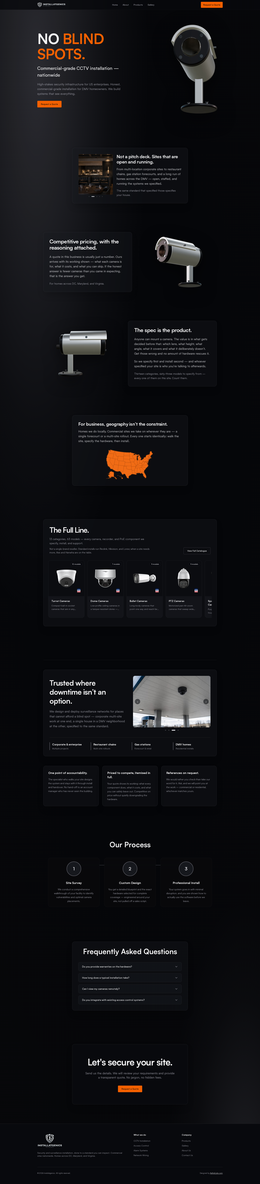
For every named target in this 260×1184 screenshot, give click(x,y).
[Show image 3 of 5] (96, 196)
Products (138, 4)
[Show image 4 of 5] (100, 196)
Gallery (151, 4)
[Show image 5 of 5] (102, 196)
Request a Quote (211, 4)
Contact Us (187, 1155)
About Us (186, 1150)
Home (115, 4)
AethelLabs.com (216, 1173)
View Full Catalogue (197, 550)
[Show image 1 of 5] (89, 196)
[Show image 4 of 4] (176, 730)
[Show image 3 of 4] (172, 730)
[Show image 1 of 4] (165, 730)
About (126, 4)
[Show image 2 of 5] (92, 196)
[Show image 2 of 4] (169, 730)
